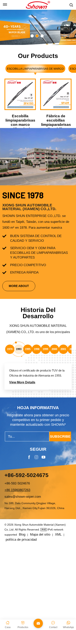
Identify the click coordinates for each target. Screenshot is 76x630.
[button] (32, 35)
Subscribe (60, 436)
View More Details (22, 382)
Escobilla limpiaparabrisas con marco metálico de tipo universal (20, 125)
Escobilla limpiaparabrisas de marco (35, 68)
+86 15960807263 (17, 490)
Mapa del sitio (40, 534)
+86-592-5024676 (17, 483)
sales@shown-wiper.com (22, 496)
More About (19, 286)
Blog (22, 534)
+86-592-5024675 (26, 475)
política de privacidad (21, 539)
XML (58, 534)
